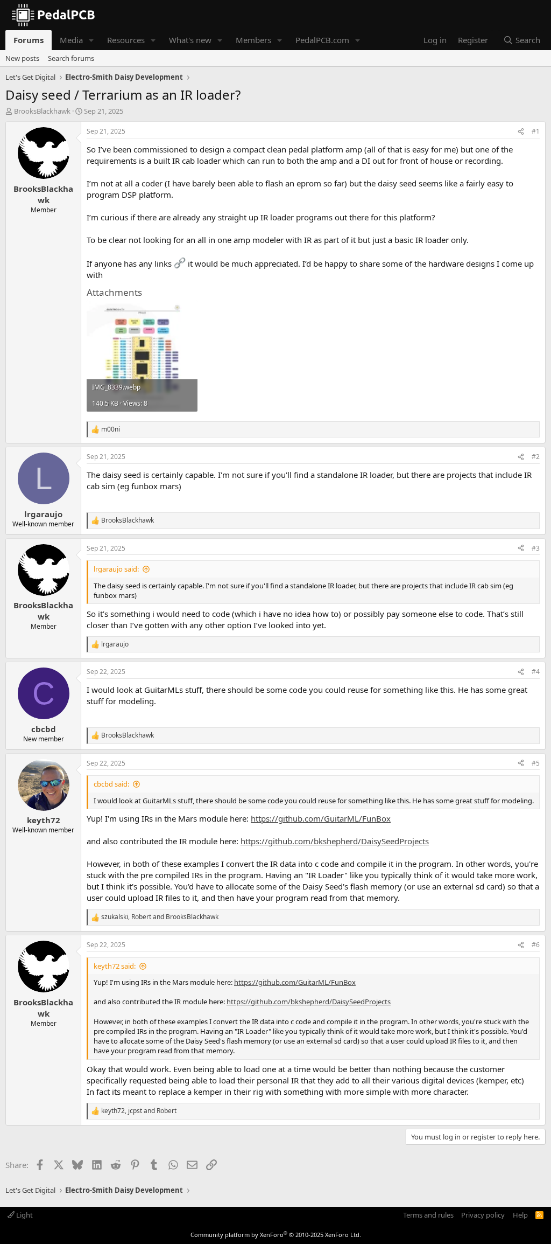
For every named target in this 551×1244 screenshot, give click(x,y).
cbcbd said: (111, 784)
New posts (22, 58)
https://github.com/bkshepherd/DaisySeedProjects (335, 841)
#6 (536, 944)
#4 (536, 671)
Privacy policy (483, 1215)
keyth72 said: (115, 966)
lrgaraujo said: (116, 569)
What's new (190, 39)
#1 (536, 131)
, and (159, 917)
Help (520, 1215)
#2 (536, 456)
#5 (536, 763)
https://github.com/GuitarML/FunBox (321, 818)
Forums (28, 39)
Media (71, 39)
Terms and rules (428, 1215)
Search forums (71, 58)
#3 (536, 548)
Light (24, 1215)
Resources (126, 39)
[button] (91, 40)
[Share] (521, 132)
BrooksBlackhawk (42, 111)
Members (253, 39)
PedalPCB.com (322, 39)
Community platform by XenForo (275, 1235)
